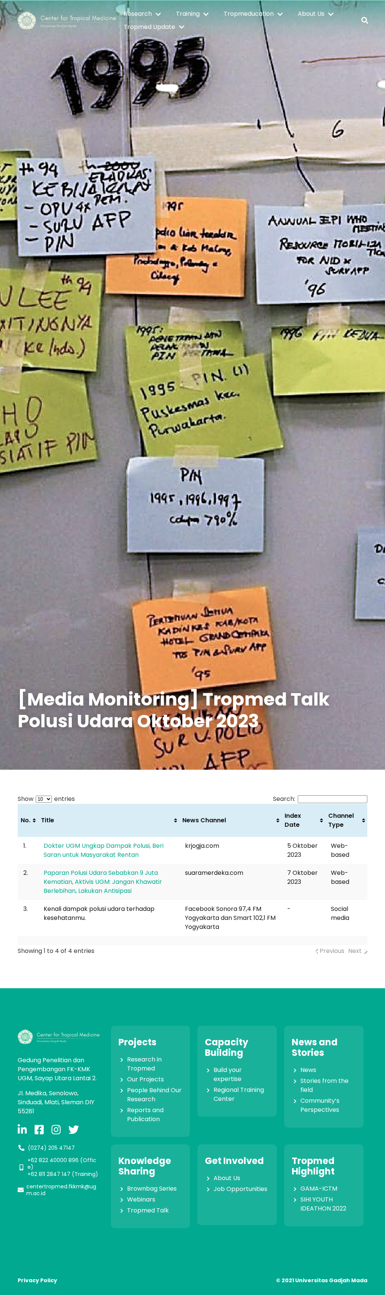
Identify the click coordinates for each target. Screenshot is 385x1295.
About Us (311, 13)
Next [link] (355, 951)
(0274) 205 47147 (51, 1147)
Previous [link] (332, 951)
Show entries (46, 798)
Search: (284, 798)
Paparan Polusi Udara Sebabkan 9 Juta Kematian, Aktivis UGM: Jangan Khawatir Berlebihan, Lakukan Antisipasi (103, 881)
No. (25, 820)
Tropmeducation (249, 13)
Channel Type (341, 820)
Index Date (293, 820)
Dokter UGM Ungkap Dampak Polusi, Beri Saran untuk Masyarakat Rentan (104, 850)
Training (188, 13)
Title (47, 820)
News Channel (204, 820)
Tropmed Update (149, 27)
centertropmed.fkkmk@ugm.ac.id (61, 1190)
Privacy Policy (37, 1280)
